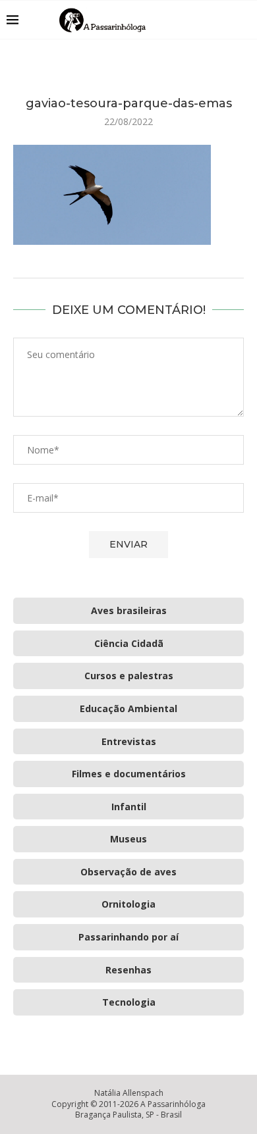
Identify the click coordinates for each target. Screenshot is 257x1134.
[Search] (243, 20)
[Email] (223, 20)
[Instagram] (210, 20)
